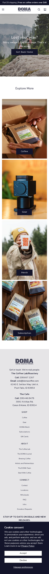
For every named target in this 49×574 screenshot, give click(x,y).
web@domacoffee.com (28, 380)
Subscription (24, 333)
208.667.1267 (27, 377)
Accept (23, 553)
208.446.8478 (27, 398)
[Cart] (46, 9)
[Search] (40, 9)
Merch (24, 272)
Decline (23, 560)
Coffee (24, 151)
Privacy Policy (27, 545)
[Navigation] (5, 9)
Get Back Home (24, 52)
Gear (24, 211)
